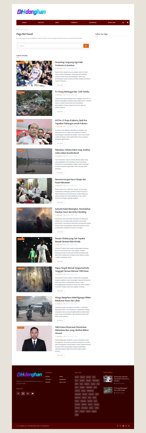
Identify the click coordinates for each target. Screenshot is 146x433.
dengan (82, 380)
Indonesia (89, 387)
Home (17, 29)
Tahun (90, 404)
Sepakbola (92, 22)
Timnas (82, 411)
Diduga (88, 380)
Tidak (96, 408)
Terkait (77, 408)
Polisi (76, 401)
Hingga (82, 387)
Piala (94, 397)
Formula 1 (74, 22)
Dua (81, 384)
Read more (60, 85)
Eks (98, 384)
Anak (76, 377)
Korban (85, 394)
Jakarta (77, 390)
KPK (97, 394)
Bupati (82, 377)
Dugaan (87, 384)
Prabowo (83, 401)
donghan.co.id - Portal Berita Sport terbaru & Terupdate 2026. (34, 426)
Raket (57, 22)
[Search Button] (86, 46)
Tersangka (84, 408)
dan (94, 377)
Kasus (83, 390)
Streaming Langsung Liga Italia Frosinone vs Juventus (121, 379)
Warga (94, 411)
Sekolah (77, 404)
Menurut (77, 397)
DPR (76, 384)
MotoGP (41, 22)
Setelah (84, 404)
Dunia (93, 384)
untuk (88, 411)
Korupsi (91, 394)
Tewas (91, 408)
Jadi (95, 387)
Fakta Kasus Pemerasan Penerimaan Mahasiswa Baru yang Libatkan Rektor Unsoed (72, 330)
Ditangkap (96, 380)
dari (76, 380)
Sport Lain (111, 22)
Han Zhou (59, 68)
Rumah (90, 401)
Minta (84, 397)
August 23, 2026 (69, 68)
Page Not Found (24, 29)
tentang (96, 404)
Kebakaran (90, 390)
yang (76, 414)
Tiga (76, 411)
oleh (89, 397)
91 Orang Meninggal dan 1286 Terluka (72, 91)
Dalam (88, 377)
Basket (24, 22)
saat (95, 401)
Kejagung (77, 394)
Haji (76, 387)
